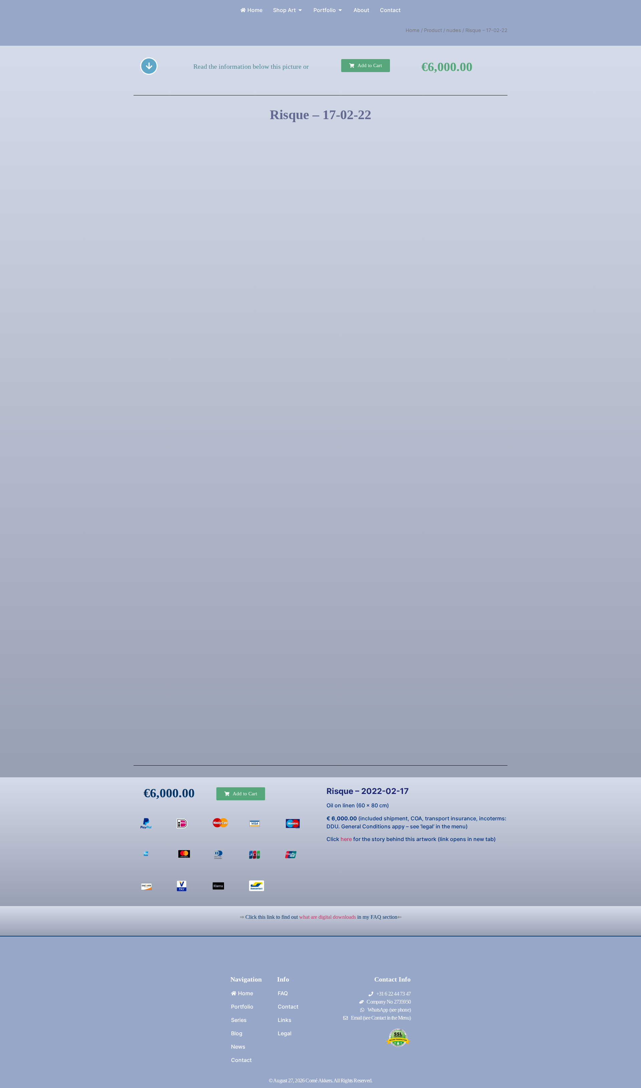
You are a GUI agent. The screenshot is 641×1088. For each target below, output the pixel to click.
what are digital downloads (327, 917)
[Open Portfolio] (340, 10)
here (346, 839)
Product (433, 30)
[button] (365, 65)
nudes (453, 30)
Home (413, 30)
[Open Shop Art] (300, 10)
